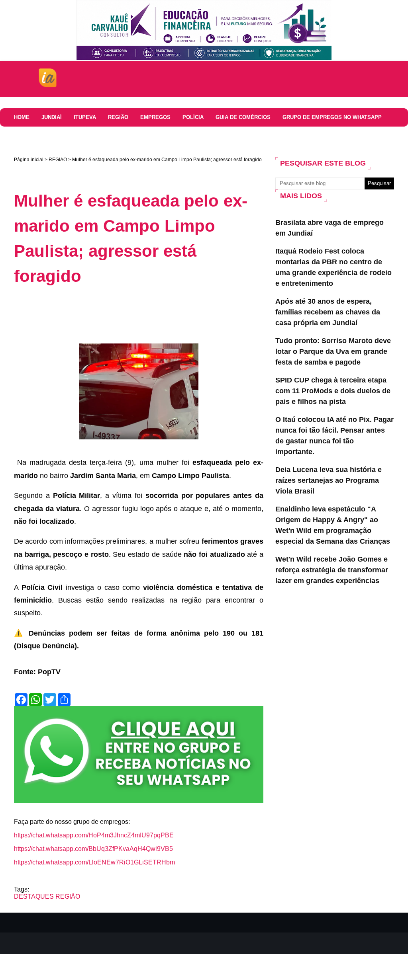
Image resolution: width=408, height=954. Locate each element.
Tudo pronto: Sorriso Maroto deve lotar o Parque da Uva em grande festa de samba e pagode (333, 351)
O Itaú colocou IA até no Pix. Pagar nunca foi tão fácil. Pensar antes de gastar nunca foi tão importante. (334, 436)
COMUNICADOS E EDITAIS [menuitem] (84, 136)
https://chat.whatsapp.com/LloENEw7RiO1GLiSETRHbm (94, 862)
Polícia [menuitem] (193, 117)
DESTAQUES (34, 896)
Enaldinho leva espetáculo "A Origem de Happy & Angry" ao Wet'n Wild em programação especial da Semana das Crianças (332, 525)
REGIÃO (58, 159)
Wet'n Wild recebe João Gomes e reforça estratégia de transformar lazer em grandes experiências (331, 570)
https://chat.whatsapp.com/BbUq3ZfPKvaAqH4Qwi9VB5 (93, 848)
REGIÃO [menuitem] (118, 117)
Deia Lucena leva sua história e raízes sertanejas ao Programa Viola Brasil (328, 480)
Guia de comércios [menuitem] (243, 117)
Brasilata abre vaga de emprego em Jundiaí (329, 228)
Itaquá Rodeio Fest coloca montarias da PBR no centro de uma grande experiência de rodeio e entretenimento (333, 267)
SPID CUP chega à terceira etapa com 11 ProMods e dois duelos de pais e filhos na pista (332, 391)
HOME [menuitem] (21, 117)
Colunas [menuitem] (26, 136)
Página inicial (28, 159)
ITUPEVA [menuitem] (85, 117)
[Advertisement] (159, 314)
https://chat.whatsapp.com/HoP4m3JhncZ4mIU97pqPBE (94, 835)
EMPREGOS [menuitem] (155, 117)
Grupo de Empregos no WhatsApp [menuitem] (332, 117)
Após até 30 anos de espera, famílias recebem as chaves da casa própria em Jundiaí (327, 312)
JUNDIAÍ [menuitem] (51, 117)
